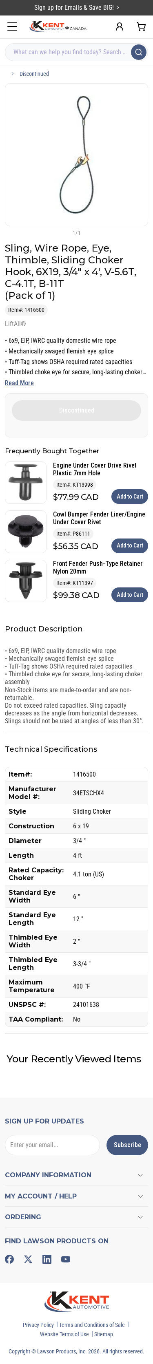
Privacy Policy (38, 1325)
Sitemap (103, 1334)
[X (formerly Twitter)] (28, 1259)
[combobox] (76, 52)
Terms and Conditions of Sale (92, 1325)
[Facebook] (9, 1259)
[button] (63, 233)
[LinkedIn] (46, 1259)
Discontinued (34, 74)
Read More (19, 383)
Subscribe (127, 1145)
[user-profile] (119, 26)
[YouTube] (65, 1259)
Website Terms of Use (64, 1334)
